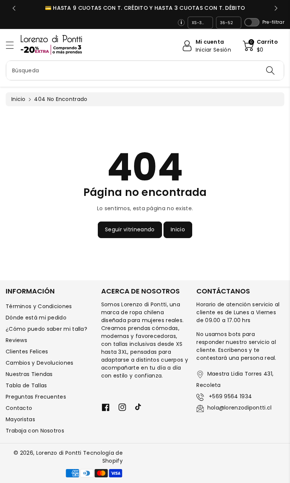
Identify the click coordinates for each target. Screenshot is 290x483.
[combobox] (145, 70)
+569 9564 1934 (229, 396)
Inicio (18, 99)
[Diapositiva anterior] (14, 8)
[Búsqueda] (270, 70)
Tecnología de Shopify (103, 457)
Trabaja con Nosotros (35, 430)
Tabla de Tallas (26, 385)
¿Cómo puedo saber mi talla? (46, 329)
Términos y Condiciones (39, 306)
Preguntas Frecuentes (36, 396)
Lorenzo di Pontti (59, 453)
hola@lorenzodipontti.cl (239, 407)
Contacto (19, 408)
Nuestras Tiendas (29, 374)
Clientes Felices (27, 351)
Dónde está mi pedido (36, 317)
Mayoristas (20, 419)
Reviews (16, 340)
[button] (13, 45)
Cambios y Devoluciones (40, 363)
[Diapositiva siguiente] (276, 8)
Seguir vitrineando (129, 229)
